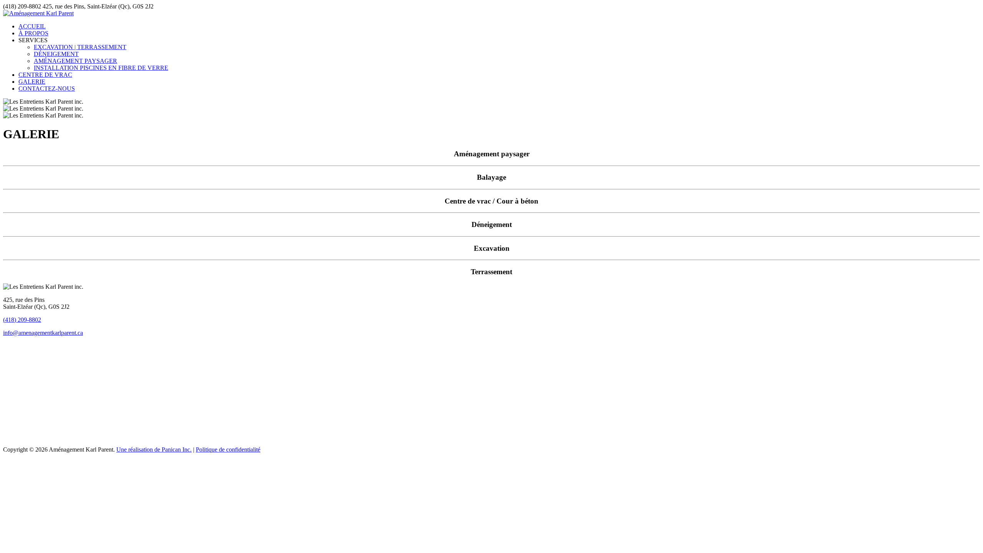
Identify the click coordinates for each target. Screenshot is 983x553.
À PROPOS (33, 33)
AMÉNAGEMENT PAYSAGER (75, 61)
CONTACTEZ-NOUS (46, 88)
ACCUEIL (32, 26)
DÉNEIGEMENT (56, 54)
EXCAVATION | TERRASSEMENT (80, 47)
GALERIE (31, 81)
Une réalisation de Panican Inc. (154, 449)
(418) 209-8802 (22, 319)
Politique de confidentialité (228, 449)
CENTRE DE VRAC (45, 74)
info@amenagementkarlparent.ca (43, 332)
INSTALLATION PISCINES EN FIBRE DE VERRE (101, 68)
